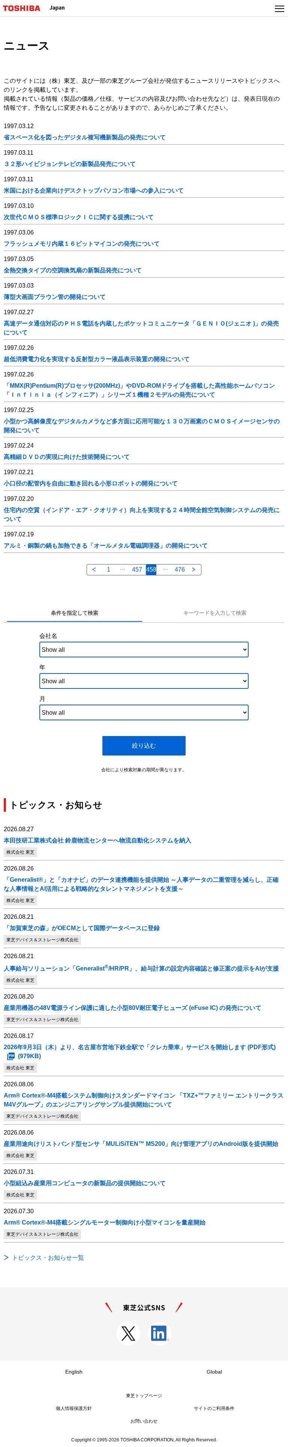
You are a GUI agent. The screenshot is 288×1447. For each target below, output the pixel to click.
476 (180, 569)
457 (137, 569)
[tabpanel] (144, 701)
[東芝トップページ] (25, 8)
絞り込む (144, 745)
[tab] (74, 613)
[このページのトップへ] (273, 1436)
